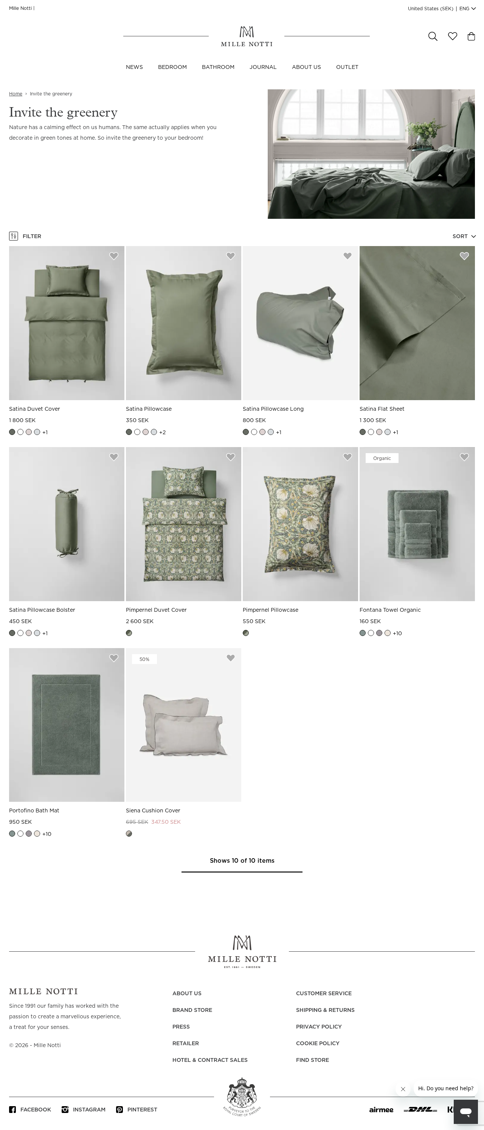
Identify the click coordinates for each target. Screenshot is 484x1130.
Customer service (324, 993)
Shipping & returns (325, 1010)
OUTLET (347, 67)
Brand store (192, 1010)
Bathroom (218, 67)
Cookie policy (318, 1043)
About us (306, 67)
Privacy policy (319, 1027)
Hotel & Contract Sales (210, 1060)
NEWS (134, 67)
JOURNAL (263, 67)
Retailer (185, 1043)
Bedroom (172, 67)
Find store (312, 1060)
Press (181, 1027)
